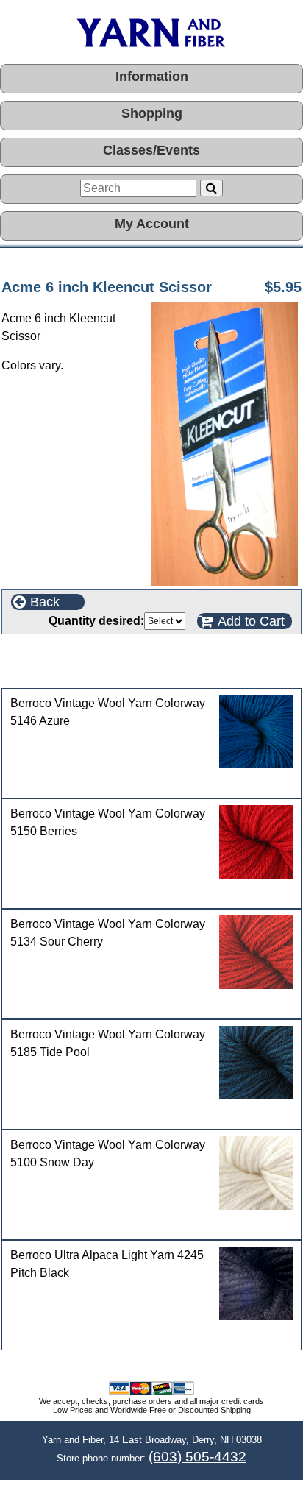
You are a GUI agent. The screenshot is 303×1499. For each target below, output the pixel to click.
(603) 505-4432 (197, 1456)
